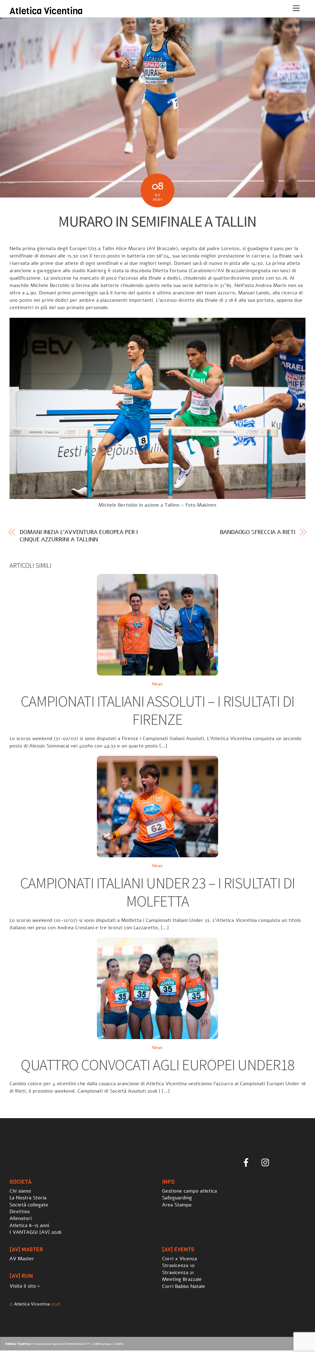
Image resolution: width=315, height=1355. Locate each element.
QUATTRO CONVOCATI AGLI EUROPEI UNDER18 (157, 1064)
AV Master (22, 1258)
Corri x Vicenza (179, 1258)
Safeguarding (177, 1197)
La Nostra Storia (28, 1197)
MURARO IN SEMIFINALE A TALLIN (157, 221)
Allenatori (21, 1218)
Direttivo (20, 1211)
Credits (118, 1344)
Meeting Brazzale (182, 1279)
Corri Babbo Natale (183, 1286)
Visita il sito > (25, 1286)
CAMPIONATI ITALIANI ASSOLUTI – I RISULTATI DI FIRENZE (157, 710)
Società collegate (29, 1205)
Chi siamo (20, 1191)
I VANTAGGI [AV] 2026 (35, 1232)
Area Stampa (176, 1205)
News (157, 684)
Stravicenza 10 (178, 1265)
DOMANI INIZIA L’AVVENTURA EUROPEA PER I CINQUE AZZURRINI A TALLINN (79, 535)
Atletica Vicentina (32, 1304)
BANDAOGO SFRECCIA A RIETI (257, 532)
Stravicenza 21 (178, 1272)
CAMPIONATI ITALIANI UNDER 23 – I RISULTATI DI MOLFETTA (157, 892)
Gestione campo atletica (189, 1191)
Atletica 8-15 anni (29, 1225)
